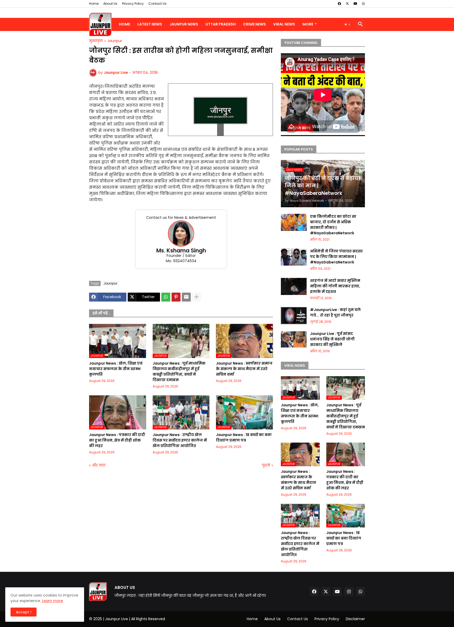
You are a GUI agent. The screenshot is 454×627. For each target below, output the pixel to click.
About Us (110, 3)
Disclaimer (355, 618)
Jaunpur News (183, 24)
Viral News (284, 24)
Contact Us (157, 3)
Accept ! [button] (23, 612)
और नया (98, 465)
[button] (347, 24)
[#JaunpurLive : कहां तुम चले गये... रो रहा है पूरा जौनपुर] (294, 315)
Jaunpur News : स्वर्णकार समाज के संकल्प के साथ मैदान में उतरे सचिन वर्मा (244, 369)
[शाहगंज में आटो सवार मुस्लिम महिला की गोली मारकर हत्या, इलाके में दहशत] (294, 286)
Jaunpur (114, 41)
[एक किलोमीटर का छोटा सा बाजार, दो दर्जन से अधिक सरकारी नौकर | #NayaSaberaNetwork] (294, 222)
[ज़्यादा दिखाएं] (196, 297)
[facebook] (339, 3)
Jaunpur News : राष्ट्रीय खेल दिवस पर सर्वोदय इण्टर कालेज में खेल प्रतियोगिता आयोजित (180, 440)
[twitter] (347, 3)
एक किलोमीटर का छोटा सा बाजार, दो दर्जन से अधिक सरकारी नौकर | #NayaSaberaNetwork (333, 225)
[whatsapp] (363, 3)
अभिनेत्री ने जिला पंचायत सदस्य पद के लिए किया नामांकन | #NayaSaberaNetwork (336, 256)
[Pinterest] (176, 297)
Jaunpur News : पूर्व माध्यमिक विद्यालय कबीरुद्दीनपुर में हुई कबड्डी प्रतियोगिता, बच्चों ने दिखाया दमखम (179, 371)
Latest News (149, 24)
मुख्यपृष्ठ (96, 41)
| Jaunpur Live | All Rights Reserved (134, 618)
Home (94, 3)
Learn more (52, 600)
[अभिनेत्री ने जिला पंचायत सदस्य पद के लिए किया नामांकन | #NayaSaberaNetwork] (294, 257)
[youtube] (355, 3)
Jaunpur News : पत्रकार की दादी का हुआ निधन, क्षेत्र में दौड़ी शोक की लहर (117, 440)
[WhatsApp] (165, 297)
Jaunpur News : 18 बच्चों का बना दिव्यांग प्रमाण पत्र (244, 437)
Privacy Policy (133, 3)
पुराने (266, 465)
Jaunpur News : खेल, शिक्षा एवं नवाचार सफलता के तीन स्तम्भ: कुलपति (115, 369)
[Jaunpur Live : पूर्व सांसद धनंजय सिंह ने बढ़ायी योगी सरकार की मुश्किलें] (294, 339)
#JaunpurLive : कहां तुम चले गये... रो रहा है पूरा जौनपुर (335, 312)
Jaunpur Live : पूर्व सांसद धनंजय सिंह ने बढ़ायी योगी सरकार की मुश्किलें (332, 339)
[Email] (186, 297)
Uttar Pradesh (220, 24)
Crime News (254, 24)
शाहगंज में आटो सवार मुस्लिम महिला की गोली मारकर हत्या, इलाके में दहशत (335, 286)
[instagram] (348, 591)
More (307, 24)
